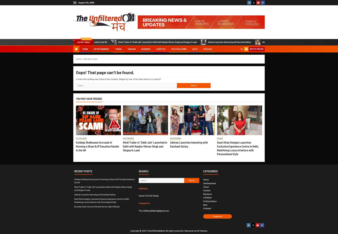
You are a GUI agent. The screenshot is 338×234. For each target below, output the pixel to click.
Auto (195, 49)
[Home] (76, 49)
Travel (118, 49)
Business (145, 49)
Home (85, 49)
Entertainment (101, 49)
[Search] (241, 49)
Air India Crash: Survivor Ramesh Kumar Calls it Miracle (97, 207)
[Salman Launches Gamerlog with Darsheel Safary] (192, 120)
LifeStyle (161, 49)
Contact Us (217, 216)
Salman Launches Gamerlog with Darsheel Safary (219, 42)
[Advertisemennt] (201, 22)
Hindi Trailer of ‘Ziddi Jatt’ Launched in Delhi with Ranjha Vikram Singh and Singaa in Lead (147, 42)
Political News (179, 49)
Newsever (189, 231)
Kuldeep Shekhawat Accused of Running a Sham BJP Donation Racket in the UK (97, 146)
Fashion (132, 49)
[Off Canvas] (74, 3)
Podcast (207, 49)
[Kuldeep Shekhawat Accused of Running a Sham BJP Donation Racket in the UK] (98, 120)
